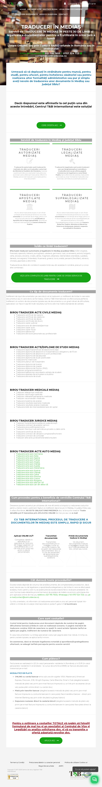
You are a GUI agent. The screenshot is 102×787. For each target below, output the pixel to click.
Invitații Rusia (50, 9)
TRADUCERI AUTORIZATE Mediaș (30, 152)
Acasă (23, 9)
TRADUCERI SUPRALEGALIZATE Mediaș (72, 198)
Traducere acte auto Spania (28, 458)
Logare (73, 3)
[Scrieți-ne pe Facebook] (94, 779)
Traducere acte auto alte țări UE (30, 482)
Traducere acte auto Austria (28, 470)
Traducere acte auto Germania (29, 454)
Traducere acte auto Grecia (28, 478)
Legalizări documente (70, 9)
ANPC (61, 766)
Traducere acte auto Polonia (28, 476)
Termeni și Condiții (17, 762)
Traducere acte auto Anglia (28, 462)
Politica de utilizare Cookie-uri (76, 762)
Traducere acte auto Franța (28, 460)
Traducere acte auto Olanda (28, 472)
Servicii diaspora (48, 14)
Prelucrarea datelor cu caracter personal (44, 762)
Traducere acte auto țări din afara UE (32, 484)
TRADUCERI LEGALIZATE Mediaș (72, 152)
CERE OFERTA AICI (50, 125)
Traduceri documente (26, 14)
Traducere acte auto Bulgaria (29, 480)
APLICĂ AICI (50, 740)
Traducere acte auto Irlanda (28, 464)
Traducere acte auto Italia (27, 456)
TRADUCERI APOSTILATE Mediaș (30, 198)
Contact (63, 14)
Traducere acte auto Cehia (27, 474)
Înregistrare (87, 3)
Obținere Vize (34, 9)
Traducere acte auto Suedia (28, 466)
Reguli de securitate (46, 766)
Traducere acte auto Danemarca (30, 468)
